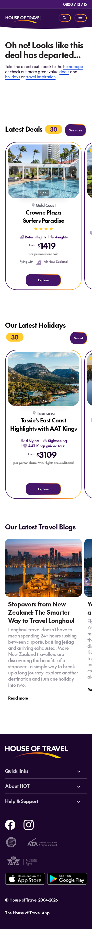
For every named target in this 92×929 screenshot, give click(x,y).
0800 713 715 (75, 4)
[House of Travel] (23, 18)
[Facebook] (10, 824)
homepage (73, 66)
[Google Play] (67, 879)
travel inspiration (40, 76)
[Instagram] (29, 824)
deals (64, 71)
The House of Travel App (27, 912)
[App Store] (25, 879)
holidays (12, 76)
